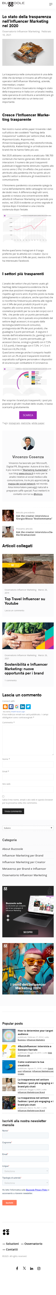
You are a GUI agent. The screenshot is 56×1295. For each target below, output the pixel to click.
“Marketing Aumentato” (35, 470)
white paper (38, 423)
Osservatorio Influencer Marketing (21, 31)
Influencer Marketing (36, 1040)
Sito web (6, 784)
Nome (6, 759)
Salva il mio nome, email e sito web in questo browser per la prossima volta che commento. (27, 801)
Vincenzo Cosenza (28, 457)
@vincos (38, 494)
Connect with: (8, 701)
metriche (25, 423)
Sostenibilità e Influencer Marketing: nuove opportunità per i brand (26, 668)
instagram (14, 423)
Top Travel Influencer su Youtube (25, 601)
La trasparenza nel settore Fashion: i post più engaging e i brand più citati (35, 1083)
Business (22, 1040)
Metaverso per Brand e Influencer (24, 869)
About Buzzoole (12, 849)
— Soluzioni (10, 1244)
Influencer (27, 1071)
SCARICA (28, 415)
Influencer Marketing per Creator (23, 862)
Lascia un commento (14, 610)
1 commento (11, 680)
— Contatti (10, 1249)
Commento (8, 722)
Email (5, 771)
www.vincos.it (26, 473)
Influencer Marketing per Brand (22, 855)
